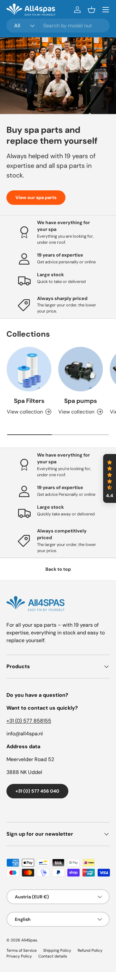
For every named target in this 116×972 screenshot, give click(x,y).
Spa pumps (80, 401)
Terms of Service (21, 950)
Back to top (58, 569)
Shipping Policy (57, 950)
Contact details (52, 956)
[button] (91, 10)
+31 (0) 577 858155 (28, 720)
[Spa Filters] (29, 369)
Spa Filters (29, 401)
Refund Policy (90, 950)
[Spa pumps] (80, 369)
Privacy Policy (19, 956)
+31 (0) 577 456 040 (37, 791)
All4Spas (29, 940)
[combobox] (58, 25)
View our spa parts (35, 197)
